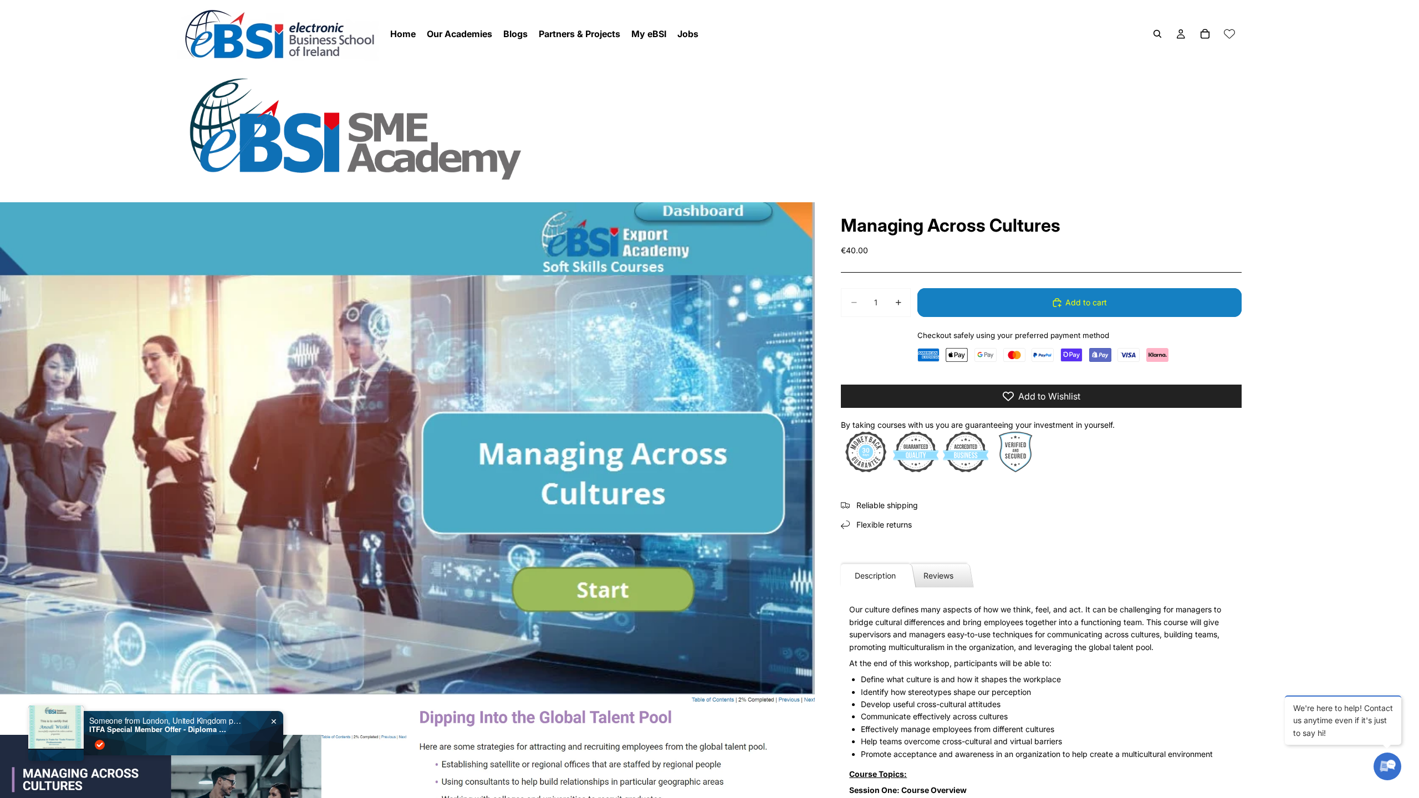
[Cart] (1205, 34)
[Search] (1157, 34)
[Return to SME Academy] (709, 128)
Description (875, 575)
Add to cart (1086, 302)
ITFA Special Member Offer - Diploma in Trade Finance (158, 729)
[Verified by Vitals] (100, 745)
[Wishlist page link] (1229, 33)
